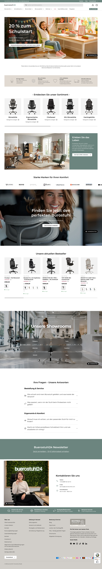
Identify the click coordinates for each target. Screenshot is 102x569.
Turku (67, 341)
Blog (50, 522)
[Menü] (100, 553)
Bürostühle (7, 9)
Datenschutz (8, 542)
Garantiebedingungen (10, 533)
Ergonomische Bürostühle (32, 118)
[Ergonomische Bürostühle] (32, 106)
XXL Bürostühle (70, 117)
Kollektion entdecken (16, 41)
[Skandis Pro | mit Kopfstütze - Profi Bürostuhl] (32, 265)
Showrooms (52, 533)
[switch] (97, 562)
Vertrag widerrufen (9, 552)
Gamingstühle (89, 117)
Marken (81, 1)
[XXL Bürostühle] (70, 106)
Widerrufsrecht (8, 549)
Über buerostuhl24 (9, 522)
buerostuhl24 (10, 563)
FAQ (86, 1)
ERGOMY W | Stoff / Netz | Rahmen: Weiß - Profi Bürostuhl (88, 279)
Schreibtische (18, 9)
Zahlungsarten (33, 522)
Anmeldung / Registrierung (36, 530)
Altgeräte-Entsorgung (55, 536)
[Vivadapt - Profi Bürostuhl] (12, 265)
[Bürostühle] (13, 106)
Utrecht (35, 355)
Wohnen (48, 9)
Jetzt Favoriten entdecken (51, 225)
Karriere (6, 536)
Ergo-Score (52, 525)
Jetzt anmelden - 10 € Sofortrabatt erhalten (51, 451)
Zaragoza (35, 341)
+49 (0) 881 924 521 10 (20, 1)
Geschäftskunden (63, 9)
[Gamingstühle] (89, 106)
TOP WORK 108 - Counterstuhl (66, 278)
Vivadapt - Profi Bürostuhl (12, 278)
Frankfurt (66, 348)
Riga (67, 355)
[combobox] (53, 5)
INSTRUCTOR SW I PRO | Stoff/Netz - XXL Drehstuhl (50, 278)
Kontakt (6, 528)
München (35, 348)
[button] (96, 5)
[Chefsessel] (51, 106)
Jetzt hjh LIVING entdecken (81, 154)
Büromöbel (28, 9)
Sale (55, 9)
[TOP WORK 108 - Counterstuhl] (70, 265)
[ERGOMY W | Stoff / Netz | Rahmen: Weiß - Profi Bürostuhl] (89, 265)
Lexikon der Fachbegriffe (56, 528)
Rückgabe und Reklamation (37, 528)
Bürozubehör (38, 9)
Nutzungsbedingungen (11, 530)
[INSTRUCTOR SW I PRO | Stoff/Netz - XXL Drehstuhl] (51, 265)
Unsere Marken (8, 525)
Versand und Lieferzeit (35, 525)
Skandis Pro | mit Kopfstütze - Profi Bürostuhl (32, 278)
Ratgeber (72, 9)
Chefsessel (51, 117)
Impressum (7, 539)
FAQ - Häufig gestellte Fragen (57, 530)
